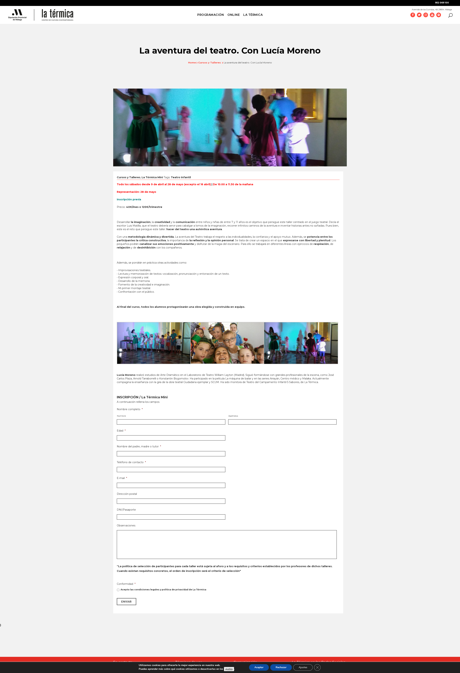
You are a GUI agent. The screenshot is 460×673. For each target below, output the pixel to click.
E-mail (122, 478)
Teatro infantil (181, 177)
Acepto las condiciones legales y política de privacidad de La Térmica (163, 589)
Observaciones (126, 525)
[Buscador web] (449, 15)
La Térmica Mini (152, 177)
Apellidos (233, 416)
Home (192, 62)
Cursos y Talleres (209, 62)
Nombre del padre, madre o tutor (139, 446)
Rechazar (281, 667)
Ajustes (303, 667)
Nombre (121, 416)
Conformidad (126, 584)
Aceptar (258, 667)
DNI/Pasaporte (126, 509)
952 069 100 (442, 2)
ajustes (229, 669)
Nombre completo (130, 409)
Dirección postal (127, 493)
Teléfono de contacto (131, 462)
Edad (121, 430)
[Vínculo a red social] (413, 14)
